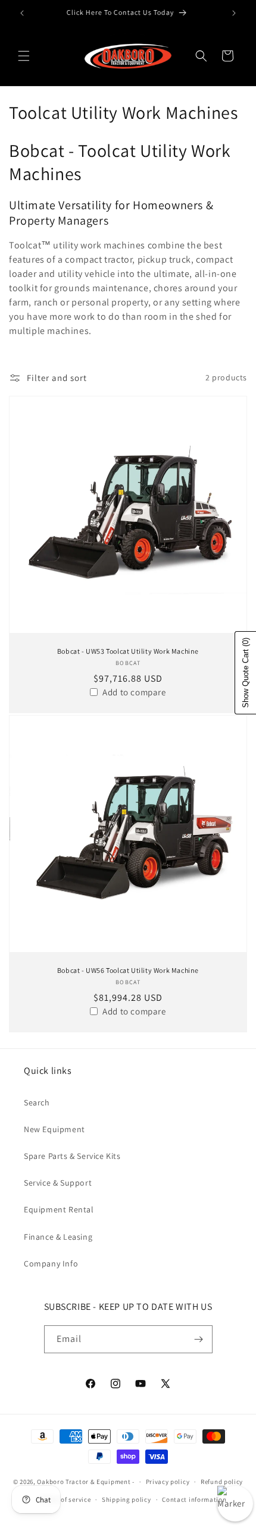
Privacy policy (168, 1481)
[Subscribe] (199, 1339)
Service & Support (58, 1182)
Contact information (194, 1499)
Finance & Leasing (58, 1236)
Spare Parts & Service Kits (72, 1156)
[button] (24, 56)
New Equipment (54, 1129)
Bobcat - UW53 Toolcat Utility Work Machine (128, 651)
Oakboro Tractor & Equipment (83, 1481)
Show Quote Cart (245, 673)
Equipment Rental (59, 1209)
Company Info (51, 1263)
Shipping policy (126, 1499)
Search (37, 1102)
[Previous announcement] (22, 13)
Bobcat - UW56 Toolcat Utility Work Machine (128, 970)
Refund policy (222, 1481)
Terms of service (65, 1499)
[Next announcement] (234, 13)
